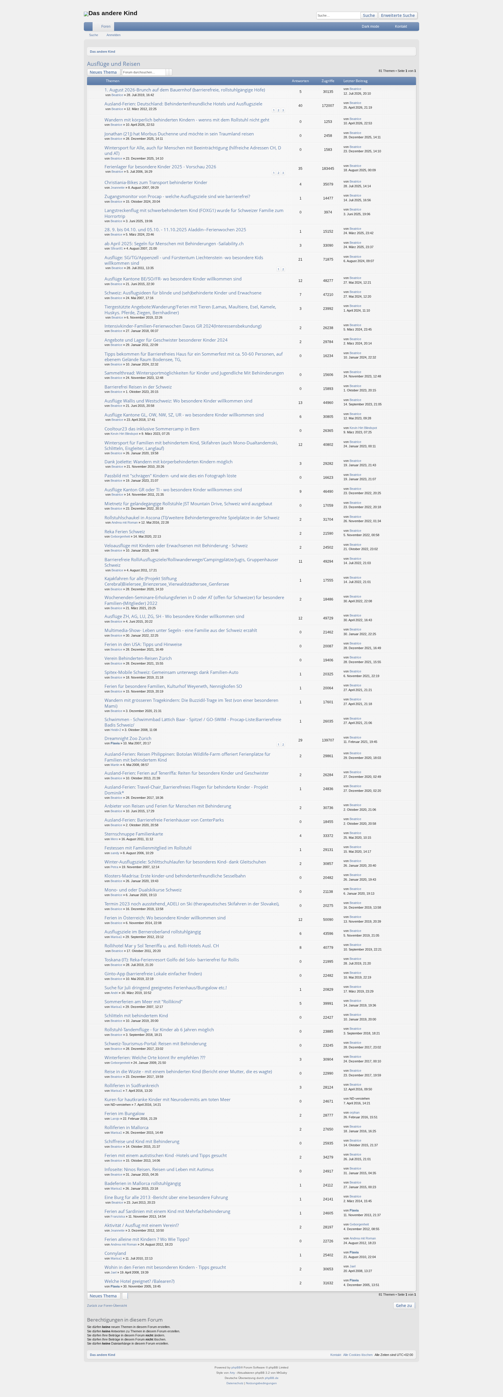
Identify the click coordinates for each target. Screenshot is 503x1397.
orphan (354, 1112)
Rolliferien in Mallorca (126, 1127)
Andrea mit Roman (124, 522)
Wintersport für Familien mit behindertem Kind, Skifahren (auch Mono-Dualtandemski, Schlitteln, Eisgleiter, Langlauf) (191, 445)
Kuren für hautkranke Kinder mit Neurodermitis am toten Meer (168, 1099)
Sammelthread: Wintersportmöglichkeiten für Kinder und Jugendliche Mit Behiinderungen (194, 373)
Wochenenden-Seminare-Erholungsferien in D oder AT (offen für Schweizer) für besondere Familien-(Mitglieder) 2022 (194, 600)
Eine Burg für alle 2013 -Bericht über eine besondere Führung (166, 1197)
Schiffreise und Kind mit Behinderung (142, 1141)
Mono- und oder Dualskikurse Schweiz (143, 890)
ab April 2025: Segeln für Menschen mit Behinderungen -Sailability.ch (174, 243)
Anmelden (114, 35)
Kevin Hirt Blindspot (124, 433)
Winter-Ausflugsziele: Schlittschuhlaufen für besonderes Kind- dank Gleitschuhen (185, 862)
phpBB (236, 1367)
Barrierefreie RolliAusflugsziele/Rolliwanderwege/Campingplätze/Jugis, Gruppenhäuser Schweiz (191, 562)
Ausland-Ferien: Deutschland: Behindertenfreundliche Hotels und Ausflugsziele (183, 104)
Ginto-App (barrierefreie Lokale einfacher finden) (153, 973)
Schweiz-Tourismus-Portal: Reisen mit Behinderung (155, 1043)
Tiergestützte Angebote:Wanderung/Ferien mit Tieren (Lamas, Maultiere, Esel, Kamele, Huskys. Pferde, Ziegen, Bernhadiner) (190, 309)
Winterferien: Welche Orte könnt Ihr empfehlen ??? (155, 1057)
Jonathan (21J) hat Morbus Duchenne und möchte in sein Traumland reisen (179, 134)
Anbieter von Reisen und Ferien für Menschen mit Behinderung (168, 806)
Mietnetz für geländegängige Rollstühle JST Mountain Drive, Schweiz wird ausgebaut (188, 503)
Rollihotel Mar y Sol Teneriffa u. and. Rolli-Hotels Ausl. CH (162, 946)
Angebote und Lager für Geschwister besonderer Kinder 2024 (166, 340)
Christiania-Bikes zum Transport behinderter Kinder (156, 182)
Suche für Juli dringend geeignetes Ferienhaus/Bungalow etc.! (166, 987)
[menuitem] (387, 26)
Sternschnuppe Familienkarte (134, 834)
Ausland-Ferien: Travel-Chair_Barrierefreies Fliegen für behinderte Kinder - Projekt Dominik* (186, 789)
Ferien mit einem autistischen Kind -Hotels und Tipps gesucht (166, 1155)
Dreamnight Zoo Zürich (128, 738)
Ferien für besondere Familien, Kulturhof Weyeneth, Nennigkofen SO (173, 686)
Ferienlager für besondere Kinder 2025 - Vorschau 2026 (160, 166)
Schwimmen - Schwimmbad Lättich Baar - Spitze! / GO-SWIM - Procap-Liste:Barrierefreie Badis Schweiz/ (193, 722)
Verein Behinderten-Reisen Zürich (138, 658)
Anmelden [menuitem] (416, 27)
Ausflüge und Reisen (113, 64)
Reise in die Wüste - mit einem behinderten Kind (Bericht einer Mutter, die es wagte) (188, 1071)
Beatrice (117, 95)
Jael (113, 1272)
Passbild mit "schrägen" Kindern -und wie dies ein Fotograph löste (170, 475)
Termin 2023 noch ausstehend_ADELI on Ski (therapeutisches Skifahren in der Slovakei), (192, 904)
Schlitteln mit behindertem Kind (136, 1015)
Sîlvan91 (117, 248)
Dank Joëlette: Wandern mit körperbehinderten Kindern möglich (169, 462)
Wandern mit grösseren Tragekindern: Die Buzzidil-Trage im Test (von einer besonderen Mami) (191, 703)
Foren (106, 26)
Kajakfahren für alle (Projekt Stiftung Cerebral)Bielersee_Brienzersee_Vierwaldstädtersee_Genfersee (167, 581)
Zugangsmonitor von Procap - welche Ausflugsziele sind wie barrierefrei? (177, 196)
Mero (114, 839)
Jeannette (118, 187)
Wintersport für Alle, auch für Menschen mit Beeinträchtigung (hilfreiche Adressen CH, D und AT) (193, 150)
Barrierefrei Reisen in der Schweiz (138, 387)
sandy (115, 853)
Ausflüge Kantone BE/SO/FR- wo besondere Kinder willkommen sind (173, 279)
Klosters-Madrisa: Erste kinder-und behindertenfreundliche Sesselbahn (175, 876)
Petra (114, 867)
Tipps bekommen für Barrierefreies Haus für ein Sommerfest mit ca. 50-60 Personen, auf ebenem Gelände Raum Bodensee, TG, (194, 356)
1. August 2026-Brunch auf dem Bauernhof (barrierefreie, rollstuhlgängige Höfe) (185, 90)
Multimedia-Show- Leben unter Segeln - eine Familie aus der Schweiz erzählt (181, 630)
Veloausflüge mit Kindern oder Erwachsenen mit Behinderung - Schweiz (176, 545)
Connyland (115, 1253)
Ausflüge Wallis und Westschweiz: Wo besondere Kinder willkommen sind (178, 401)
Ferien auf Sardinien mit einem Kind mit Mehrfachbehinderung (167, 1211)
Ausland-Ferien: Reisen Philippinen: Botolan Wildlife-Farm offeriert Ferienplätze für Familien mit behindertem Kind (187, 756)
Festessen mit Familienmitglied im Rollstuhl (148, 848)
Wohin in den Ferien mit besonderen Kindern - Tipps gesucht (165, 1267)
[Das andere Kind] (86, 14)
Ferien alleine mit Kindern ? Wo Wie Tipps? (147, 1239)
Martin (115, 765)
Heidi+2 (116, 730)
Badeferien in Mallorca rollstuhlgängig (143, 1183)
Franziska (118, 1216)
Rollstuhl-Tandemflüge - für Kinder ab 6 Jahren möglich (159, 1029)
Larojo (115, 1118)
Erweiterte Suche (398, 15)
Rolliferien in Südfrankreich (132, 1085)
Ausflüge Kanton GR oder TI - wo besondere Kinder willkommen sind (173, 489)
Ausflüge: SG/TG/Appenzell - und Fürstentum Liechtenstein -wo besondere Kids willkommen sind (184, 260)
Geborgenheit (120, 536)
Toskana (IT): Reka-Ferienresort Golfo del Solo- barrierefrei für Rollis (172, 959)
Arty (232, 1372)
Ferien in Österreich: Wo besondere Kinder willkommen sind (165, 918)
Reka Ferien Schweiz (125, 531)
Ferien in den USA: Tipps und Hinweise (143, 644)
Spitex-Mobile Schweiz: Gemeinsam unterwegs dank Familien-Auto (171, 672)
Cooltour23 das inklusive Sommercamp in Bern (152, 429)
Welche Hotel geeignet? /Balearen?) (139, 1281)
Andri (114, 993)
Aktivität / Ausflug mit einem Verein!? (142, 1225)
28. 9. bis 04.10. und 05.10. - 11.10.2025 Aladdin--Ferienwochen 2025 (175, 229)
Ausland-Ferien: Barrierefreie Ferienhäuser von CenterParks (164, 820)
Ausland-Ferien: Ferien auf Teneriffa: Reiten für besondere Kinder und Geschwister (187, 773)
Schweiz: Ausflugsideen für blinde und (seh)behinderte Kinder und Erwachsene (183, 293)
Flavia (115, 743)
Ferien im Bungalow (125, 1113)
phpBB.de (272, 1378)
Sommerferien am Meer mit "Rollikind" (144, 1001)
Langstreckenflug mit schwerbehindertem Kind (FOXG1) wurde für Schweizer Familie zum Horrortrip (194, 213)
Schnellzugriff (89, 27)
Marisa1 (116, 937)
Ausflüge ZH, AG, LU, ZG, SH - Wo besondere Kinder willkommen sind (174, 616)
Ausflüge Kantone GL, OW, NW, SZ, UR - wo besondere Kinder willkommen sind (184, 415)
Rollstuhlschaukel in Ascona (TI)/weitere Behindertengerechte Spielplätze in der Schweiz (192, 517)
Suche (369, 15)
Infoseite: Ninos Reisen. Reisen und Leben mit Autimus (159, 1169)
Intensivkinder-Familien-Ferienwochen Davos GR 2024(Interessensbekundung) (183, 326)
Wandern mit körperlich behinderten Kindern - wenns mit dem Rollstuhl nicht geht (187, 120)
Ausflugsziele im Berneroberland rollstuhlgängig (153, 932)
